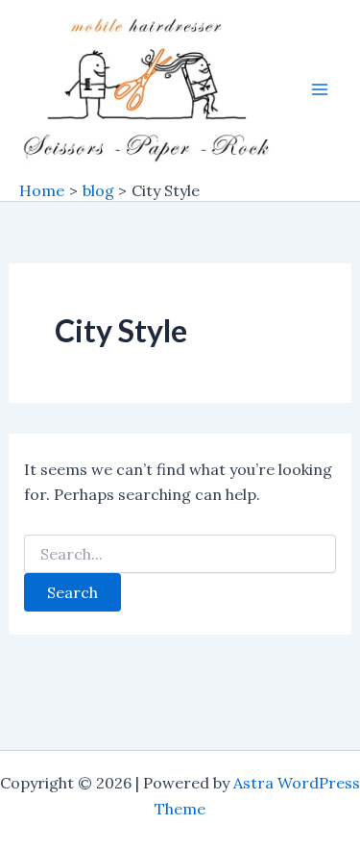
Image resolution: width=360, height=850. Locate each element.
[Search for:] (180, 554)
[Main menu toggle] (320, 89)
